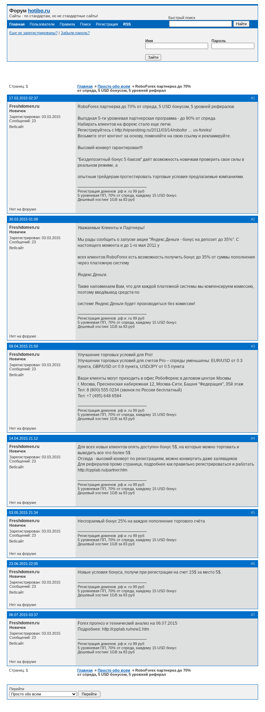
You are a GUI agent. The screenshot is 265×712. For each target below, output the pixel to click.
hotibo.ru (39, 10)
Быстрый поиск (181, 18)
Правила (67, 24)
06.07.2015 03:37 (23, 615)
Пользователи (42, 24)
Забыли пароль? (75, 33)
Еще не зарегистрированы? (33, 33)
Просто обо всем (114, 86)
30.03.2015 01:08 (23, 219)
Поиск (85, 24)
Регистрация (107, 24)
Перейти (16, 689)
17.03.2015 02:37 (23, 98)
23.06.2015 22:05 (23, 564)
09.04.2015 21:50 (23, 346)
